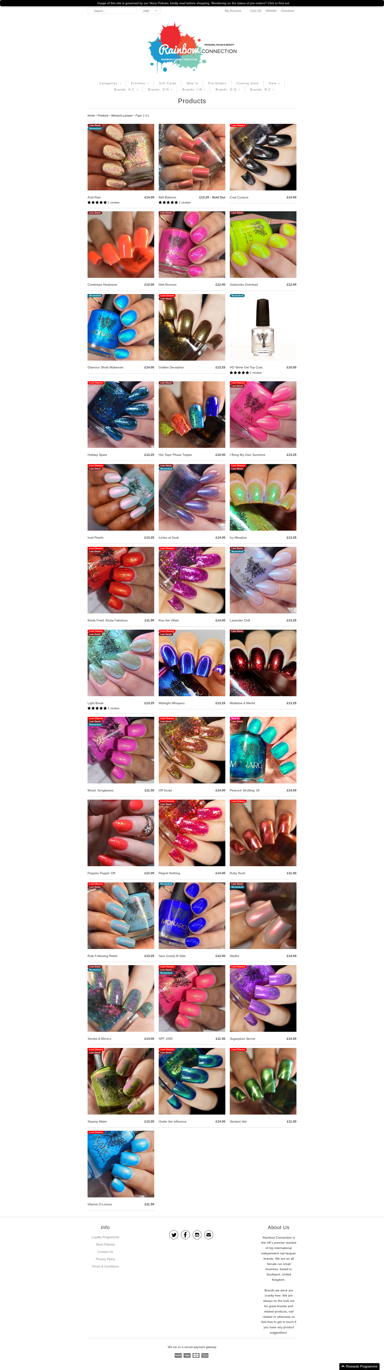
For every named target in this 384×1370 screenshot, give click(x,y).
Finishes (140, 83)
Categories (110, 83)
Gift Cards (168, 83)
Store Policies (105, 1244)
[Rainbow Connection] (192, 48)
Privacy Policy (105, 1259)
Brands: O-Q (228, 89)
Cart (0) (255, 10)
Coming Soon (248, 83)
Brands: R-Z (262, 89)
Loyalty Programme (105, 1237)
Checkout (287, 10)
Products (192, 101)
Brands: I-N (194, 89)
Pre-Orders (217, 83)
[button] (98, 202)
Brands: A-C (126, 89)
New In (192, 83)
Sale (274, 83)
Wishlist (271, 10)
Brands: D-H (160, 89)
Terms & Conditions (105, 1266)
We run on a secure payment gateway (192, 1347)
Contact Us (105, 1251)
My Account (233, 10)
